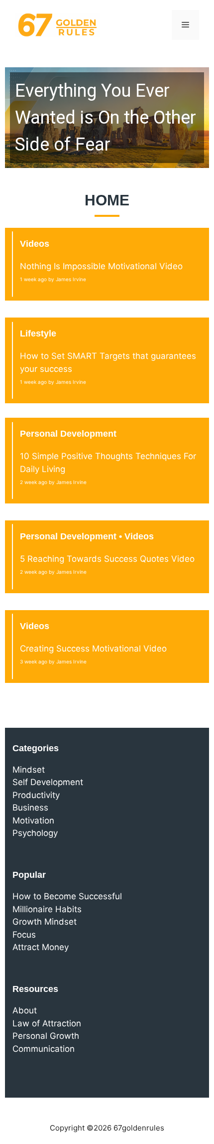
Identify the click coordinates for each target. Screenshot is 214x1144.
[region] (107, 117)
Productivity (36, 795)
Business (30, 808)
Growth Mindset (44, 922)
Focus (24, 935)
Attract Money (40, 947)
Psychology (35, 833)
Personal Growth (45, 1036)
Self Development (47, 782)
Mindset (28, 770)
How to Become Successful (67, 896)
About (24, 1010)
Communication (43, 1049)
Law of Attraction (46, 1023)
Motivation (33, 820)
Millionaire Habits (47, 909)
